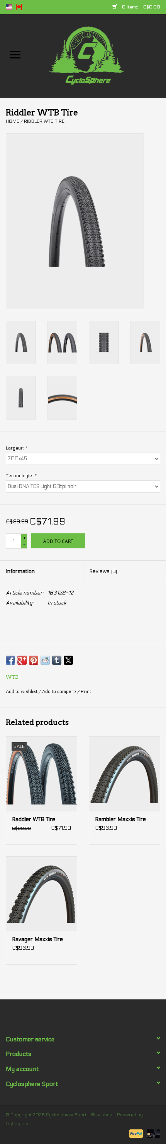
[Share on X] (68, 660)
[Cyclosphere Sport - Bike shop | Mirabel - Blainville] (98, 55)
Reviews (103, 571)
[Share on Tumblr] (56, 660)
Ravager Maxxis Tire (37, 939)
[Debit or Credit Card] (152, 1133)
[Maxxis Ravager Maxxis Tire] (41, 893)
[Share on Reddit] (45, 660)
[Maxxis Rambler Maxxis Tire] (124, 773)
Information (20, 571)
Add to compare (59, 691)
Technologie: (21, 475)
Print (86, 691)
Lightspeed (18, 1123)
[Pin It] (33, 660)
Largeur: (16, 448)
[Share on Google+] (22, 660)
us (9, 7)
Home (12, 121)
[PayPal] (135, 1133)
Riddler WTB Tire (44, 121)
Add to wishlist (22, 691)
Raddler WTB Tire (33, 819)
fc (19, 7)
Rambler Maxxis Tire (120, 819)
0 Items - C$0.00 (140, 7)
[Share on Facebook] (10, 660)
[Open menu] (15, 54)
